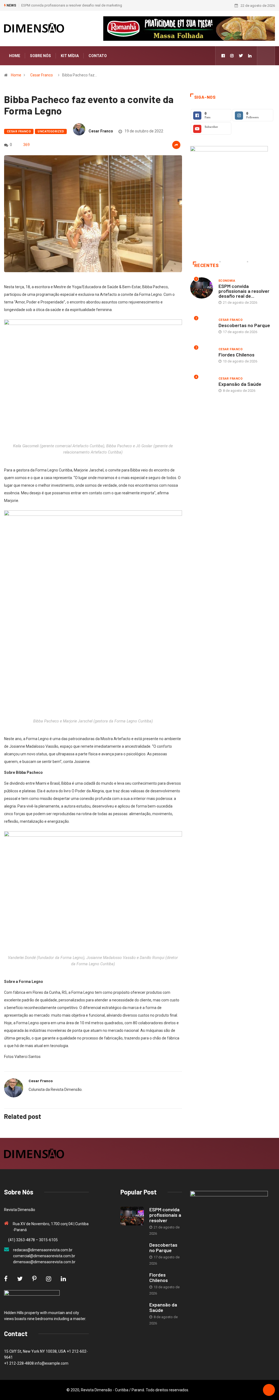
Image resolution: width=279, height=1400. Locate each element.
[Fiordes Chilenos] (132, 1281)
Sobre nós (40, 56)
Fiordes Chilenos (236, 355)
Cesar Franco (41, 75)
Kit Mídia (70, 56)
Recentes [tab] (206, 265)
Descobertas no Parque (244, 325)
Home (14, 56)
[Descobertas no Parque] (132, 1251)
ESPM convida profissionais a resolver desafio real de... (244, 291)
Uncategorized (51, 131)
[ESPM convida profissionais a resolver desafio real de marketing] (132, 1216)
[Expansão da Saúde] (132, 1311)
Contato (98, 56)
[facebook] (223, 55)
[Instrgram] (231, 55)
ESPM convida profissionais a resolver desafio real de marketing (71, 5)
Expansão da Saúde (240, 384)
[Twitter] (241, 55)
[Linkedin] (249, 55)
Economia (227, 281)
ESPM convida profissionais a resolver (165, 1214)
